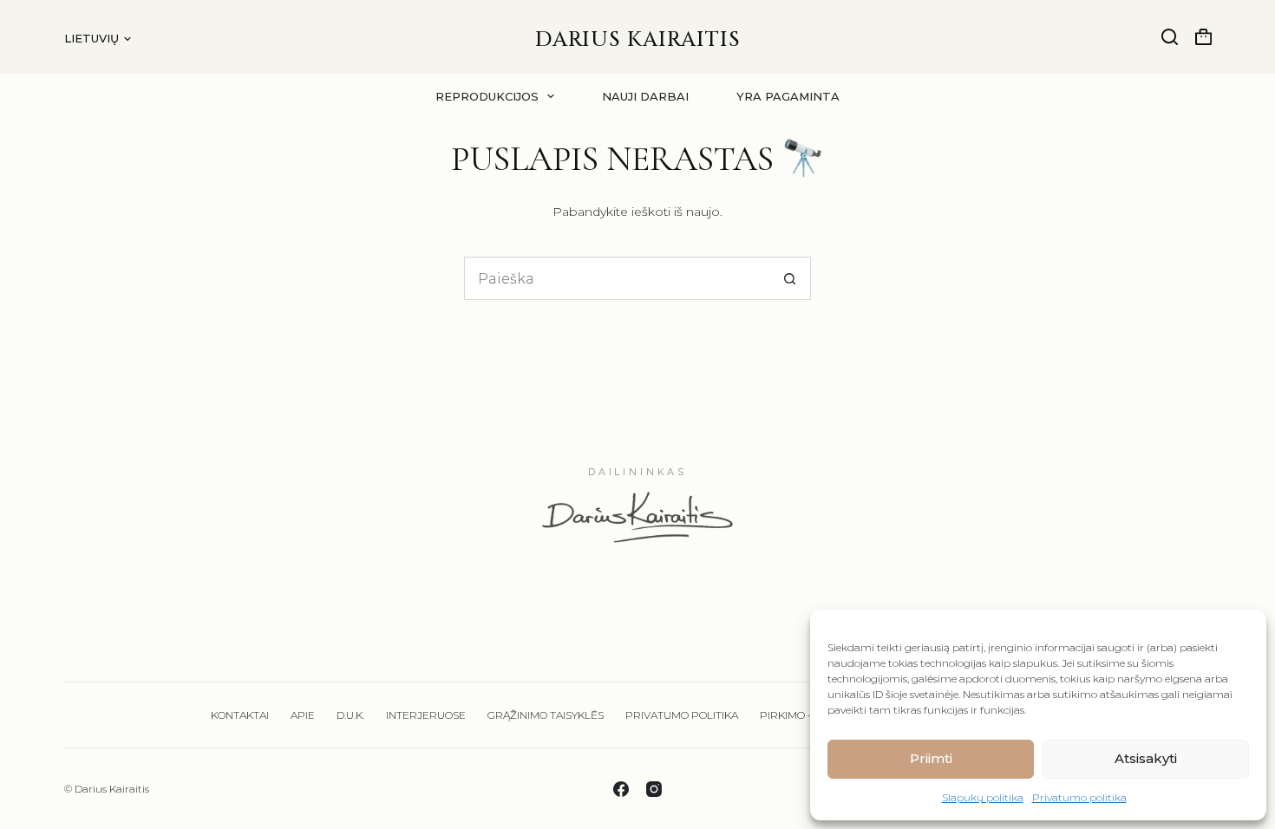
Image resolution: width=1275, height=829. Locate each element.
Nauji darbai (645, 96)
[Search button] (789, 278)
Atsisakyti (1146, 758)
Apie (303, 714)
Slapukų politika (982, 797)
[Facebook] (621, 789)
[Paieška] (1169, 37)
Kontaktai (240, 714)
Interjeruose (426, 714)
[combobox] (616, 278)
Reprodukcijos (487, 96)
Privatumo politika (1079, 797)
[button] (98, 38)
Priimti (931, 758)
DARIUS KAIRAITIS (638, 40)
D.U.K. (350, 714)
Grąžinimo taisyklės (545, 714)
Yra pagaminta (788, 96)
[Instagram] (654, 789)
